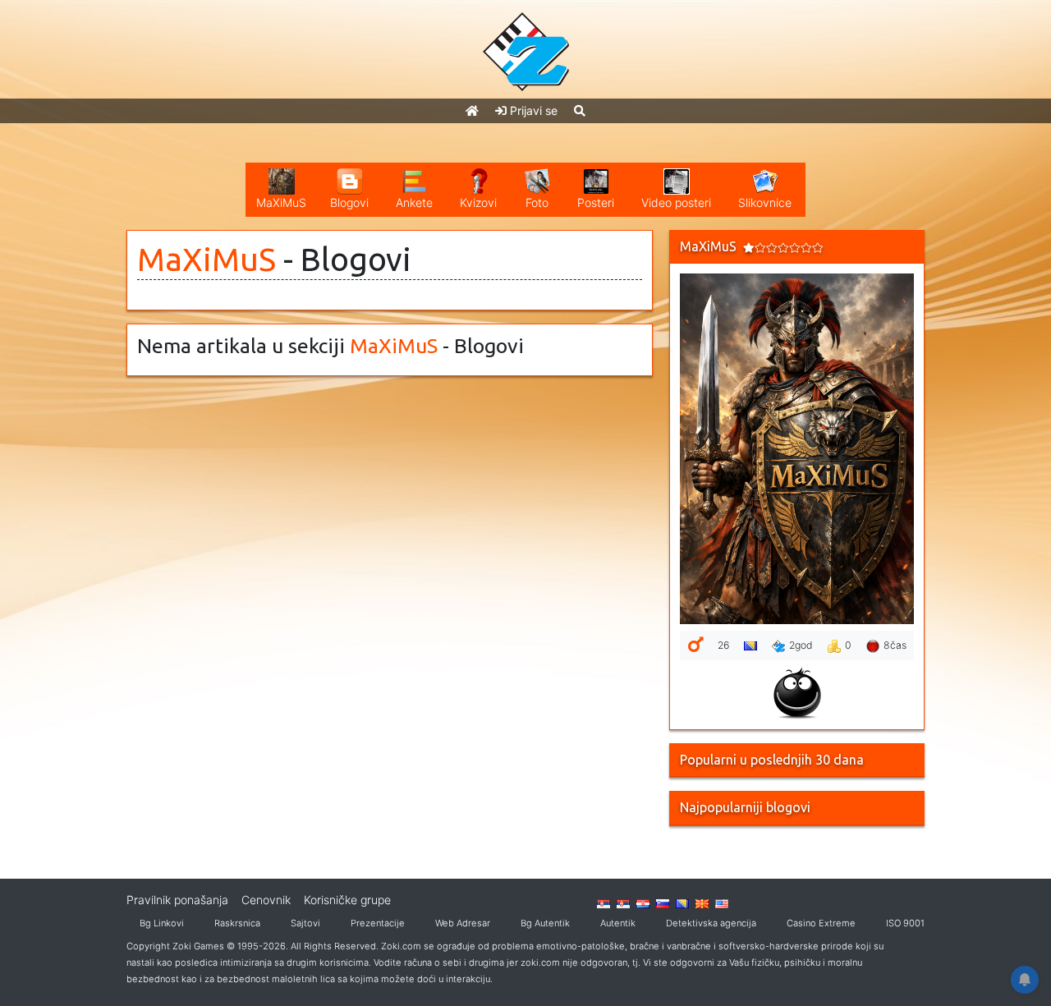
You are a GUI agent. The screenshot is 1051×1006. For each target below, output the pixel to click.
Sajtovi (305, 923)
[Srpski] (623, 902)
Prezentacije (378, 923)
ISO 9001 (905, 923)
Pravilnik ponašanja (177, 900)
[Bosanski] (682, 902)
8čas (894, 645)
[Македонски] (702, 902)
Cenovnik (266, 900)
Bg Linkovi (162, 923)
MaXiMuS (206, 259)
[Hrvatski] (642, 902)
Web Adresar (462, 923)
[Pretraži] (579, 110)
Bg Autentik (545, 923)
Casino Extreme (821, 923)
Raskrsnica (237, 923)
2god (801, 645)
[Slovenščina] (662, 902)
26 (723, 645)
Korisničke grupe (347, 900)
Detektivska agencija (711, 923)
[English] (721, 902)
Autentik (618, 923)
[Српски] (603, 902)
